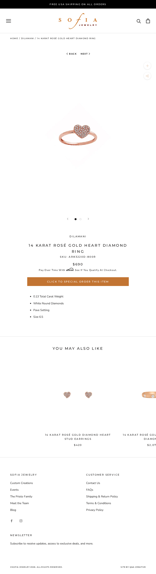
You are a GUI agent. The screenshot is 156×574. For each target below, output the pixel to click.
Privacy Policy (94, 510)
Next (84, 53)
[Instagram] (21, 520)
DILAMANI (77, 236)
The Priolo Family (21, 496)
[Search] (139, 21)
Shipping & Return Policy (102, 496)
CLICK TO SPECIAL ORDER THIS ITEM (78, 281)
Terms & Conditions (98, 503)
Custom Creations (21, 483)
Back (72, 53)
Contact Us (93, 483)
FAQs (89, 490)
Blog (13, 510)
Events (14, 490)
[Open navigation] (8, 21)
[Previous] (67, 219)
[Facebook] (11, 520)
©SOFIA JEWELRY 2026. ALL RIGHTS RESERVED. (36, 567)
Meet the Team (19, 503)
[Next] (88, 219)
